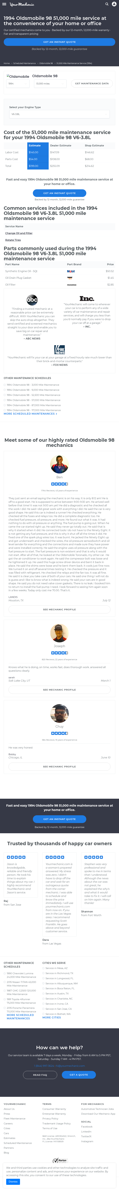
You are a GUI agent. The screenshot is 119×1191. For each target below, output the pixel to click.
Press (7, 1113)
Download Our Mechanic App (98, 1113)
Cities (7, 1128)
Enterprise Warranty (54, 1113)
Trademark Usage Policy (56, 1123)
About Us (9, 1108)
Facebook (87, 1126)
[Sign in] (114, 4)
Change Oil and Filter (19, 233)
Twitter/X (86, 1136)
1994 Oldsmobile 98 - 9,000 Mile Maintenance (33, 389)
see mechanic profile (59, 609)
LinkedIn (86, 1131)
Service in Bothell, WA (58, 1014)
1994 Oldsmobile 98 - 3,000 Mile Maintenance (33, 384)
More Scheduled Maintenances (29, 413)
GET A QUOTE (79, 1074)
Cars (6, 1133)
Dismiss (13, 1181)
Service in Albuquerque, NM (62, 983)
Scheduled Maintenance (18, 1143)
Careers (8, 1123)
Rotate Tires (13, 240)
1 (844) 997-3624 (44, 1065)
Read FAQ (40, 1074)
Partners (9, 1147)
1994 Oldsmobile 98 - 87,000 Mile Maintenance (34, 405)
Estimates (9, 1138)
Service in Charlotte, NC (59, 998)
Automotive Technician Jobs (97, 1108)
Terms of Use (49, 1128)
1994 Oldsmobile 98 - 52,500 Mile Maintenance (33, 395)
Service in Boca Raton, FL (60, 988)
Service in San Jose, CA (59, 1008)
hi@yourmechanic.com (70, 1065)
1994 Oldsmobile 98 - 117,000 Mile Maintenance (34, 410)
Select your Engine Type (25, 107)
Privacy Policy (50, 1118)
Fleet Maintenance (14, 1118)
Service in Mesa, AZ (57, 968)
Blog (6, 1152)
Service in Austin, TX (57, 993)
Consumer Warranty (54, 1108)
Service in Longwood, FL (59, 978)
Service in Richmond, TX (59, 973)
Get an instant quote (59, 41)
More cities (51, 1017)
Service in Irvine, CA (57, 1003)
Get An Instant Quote (59, 193)
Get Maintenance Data (92, 83)
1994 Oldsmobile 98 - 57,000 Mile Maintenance (33, 400)
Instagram (87, 1141)
